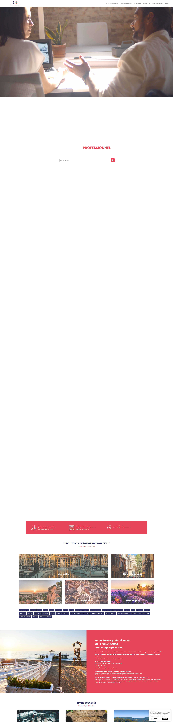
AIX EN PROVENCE (24, 610)
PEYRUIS (73, 613)
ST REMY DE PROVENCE (25, 617)
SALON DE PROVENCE (144, 613)
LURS (133, 610)
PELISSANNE (45, 613)
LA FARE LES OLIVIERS (95, 610)
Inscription (137, 3)
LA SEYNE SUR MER (107, 610)
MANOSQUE (139, 610)
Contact (167, 3)
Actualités (146, 3)
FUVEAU (51, 610)
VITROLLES (48, 617)
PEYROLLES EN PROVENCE (62, 613)
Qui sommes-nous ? (112, 3)
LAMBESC (127, 610)
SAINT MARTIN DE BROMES (97, 613)
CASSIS (45, 610)
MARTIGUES (22, 613)
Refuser (165, 718)
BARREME (39, 610)
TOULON (35, 617)
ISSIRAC (71, 610)
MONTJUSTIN (38, 613)
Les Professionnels (126, 3)
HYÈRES (65, 610)
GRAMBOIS (58, 610)
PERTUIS (52, 613)
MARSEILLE (147, 610)
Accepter (154, 718)
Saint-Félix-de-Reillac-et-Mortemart (127, 613)
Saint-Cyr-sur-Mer (110, 613)
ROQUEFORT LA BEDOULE (83, 613)
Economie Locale (157, 3)
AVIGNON (33, 610)
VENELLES (42, 617)
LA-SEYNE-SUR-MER (117, 610)
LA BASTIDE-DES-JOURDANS (82, 610)
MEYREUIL (30, 613)
